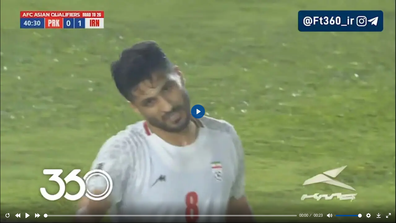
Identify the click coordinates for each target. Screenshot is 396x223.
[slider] (170, 215)
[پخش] (27, 215)
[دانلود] (378, 215)
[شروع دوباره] (7, 215)
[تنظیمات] (368, 215)
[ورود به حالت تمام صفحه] (388, 215)
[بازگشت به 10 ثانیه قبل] (17, 215)
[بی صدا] (329, 215)
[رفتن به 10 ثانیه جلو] (37, 215)
